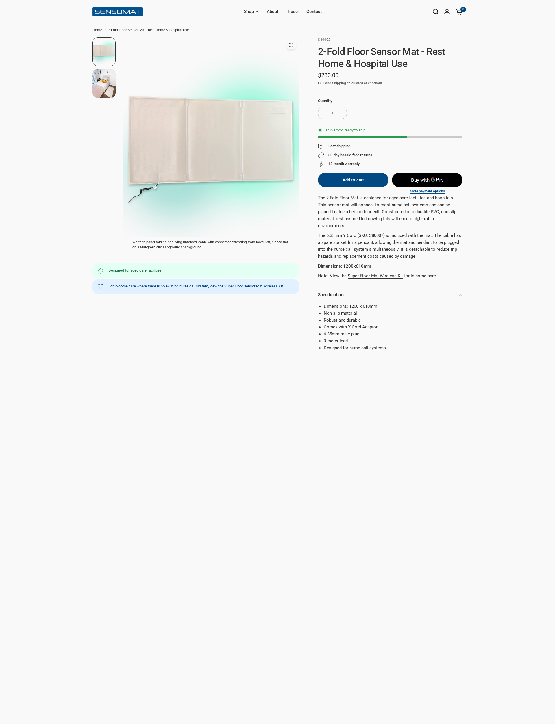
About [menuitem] (272, 11)
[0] (457, 11)
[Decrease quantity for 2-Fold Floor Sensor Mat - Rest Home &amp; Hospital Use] (323, 113)
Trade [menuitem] (292, 11)
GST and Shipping (332, 83)
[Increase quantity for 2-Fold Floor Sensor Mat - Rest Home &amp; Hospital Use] (342, 113)
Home (97, 30)
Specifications (332, 294)
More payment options (427, 191)
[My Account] (447, 11)
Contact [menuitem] (314, 11)
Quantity (325, 101)
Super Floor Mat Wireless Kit (375, 276)
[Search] (435, 11)
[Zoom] (291, 45)
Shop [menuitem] (249, 11)
